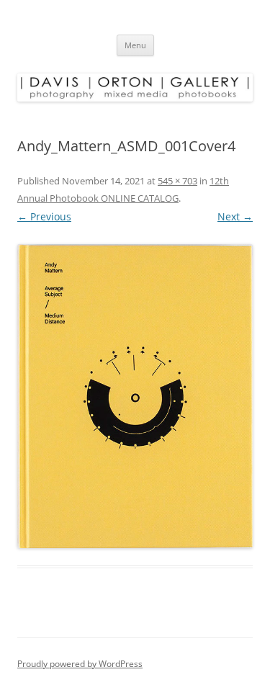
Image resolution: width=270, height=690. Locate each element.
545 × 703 (177, 180)
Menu (135, 45)
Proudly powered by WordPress (80, 664)
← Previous (44, 216)
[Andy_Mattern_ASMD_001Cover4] (135, 396)
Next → (235, 216)
